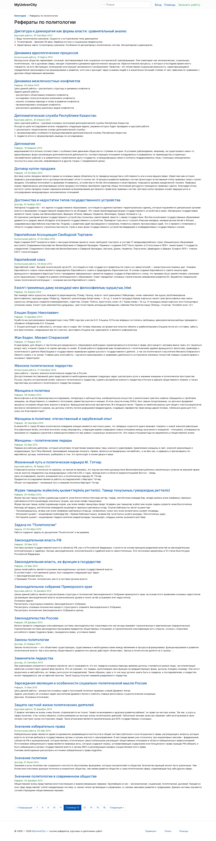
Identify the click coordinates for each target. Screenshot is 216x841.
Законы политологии (31, 640)
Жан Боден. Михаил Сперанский (41, 338)
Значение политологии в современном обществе (55, 776)
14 (91, 807)
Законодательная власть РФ (37, 540)
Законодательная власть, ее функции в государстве (57, 562)
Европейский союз (29, 260)
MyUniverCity (39, 831)
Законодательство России (36, 618)
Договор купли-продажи (34, 169)
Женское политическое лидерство (43, 366)
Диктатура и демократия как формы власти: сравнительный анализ (70, 31)
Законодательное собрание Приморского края (53, 587)
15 (98, 807)
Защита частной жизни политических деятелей (54, 705)
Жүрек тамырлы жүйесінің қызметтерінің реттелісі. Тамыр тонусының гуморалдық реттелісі (92, 490)
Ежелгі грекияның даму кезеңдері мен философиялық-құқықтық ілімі (72, 288)
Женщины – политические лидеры (43, 440)
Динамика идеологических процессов (46, 53)
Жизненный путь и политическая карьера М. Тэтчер (57, 462)
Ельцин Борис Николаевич (36, 313)
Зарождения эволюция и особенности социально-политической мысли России (80, 683)
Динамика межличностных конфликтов (47, 81)
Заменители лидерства (33, 658)
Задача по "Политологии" (35, 525)
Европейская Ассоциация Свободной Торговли (53, 235)
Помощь (170, 4)
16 (104, 807)
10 (54, 807)
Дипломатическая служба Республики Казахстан (55, 116)
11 (61, 807)
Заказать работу (189, 4)
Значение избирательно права (39, 726)
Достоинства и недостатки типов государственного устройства (67, 200)
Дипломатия (24, 144)
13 (84, 807)
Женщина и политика (32, 391)
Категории (20, 15)
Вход (158, 4)
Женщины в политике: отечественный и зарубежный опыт (63, 419)
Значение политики (30, 758)
